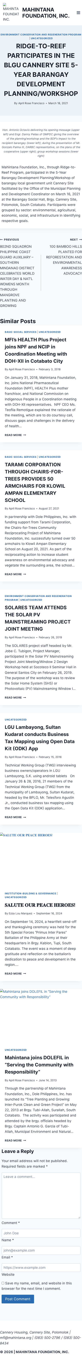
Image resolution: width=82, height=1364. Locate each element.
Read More (15, 435)
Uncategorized (42, 38)
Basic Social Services (21, 331)
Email (7, 1257)
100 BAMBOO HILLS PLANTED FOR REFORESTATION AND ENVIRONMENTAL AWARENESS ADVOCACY (64, 256)
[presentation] (41, 860)
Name (8, 1240)
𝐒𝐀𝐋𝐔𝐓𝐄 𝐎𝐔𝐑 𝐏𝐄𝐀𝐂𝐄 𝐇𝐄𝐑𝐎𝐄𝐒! (40, 905)
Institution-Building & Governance (30, 893)
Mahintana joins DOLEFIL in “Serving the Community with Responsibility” (39, 1065)
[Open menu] (78, 13)
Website (8, 1274)
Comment (11, 1223)
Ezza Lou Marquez (20, 913)
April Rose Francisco (31, 103)
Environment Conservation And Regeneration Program (41, 34)
